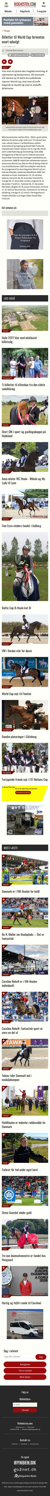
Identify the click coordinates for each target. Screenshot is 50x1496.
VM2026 (5, 884)
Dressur (6, 472)
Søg (41, 1356)
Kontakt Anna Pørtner (23, 792)
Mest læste (25, 1377)
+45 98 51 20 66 (14, 1429)
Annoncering (34, 1444)
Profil (5, 1163)
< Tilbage (6, 30)
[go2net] (25, 1469)
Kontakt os (24, 1444)
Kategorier (25, 1364)
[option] (25, 113)
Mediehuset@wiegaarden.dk (31, 1429)
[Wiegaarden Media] (25, 1475)
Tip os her (15, 1444)
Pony (5, 1249)
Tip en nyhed (25, 1370)
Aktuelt (5, 331)
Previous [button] (5, 113)
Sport (5, 67)
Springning (7, 730)
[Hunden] (25, 1462)
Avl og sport (7, 378)
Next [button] (45, 113)
